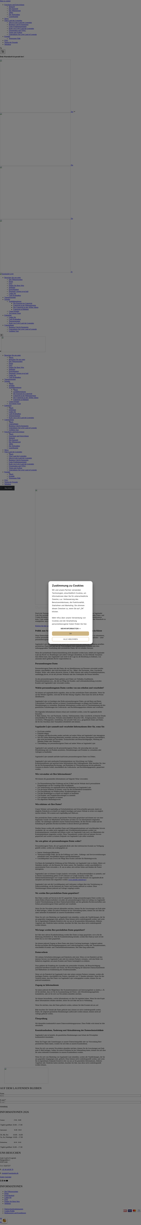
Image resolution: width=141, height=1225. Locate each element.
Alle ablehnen (70, 639)
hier (84, 624)
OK (70, 633)
